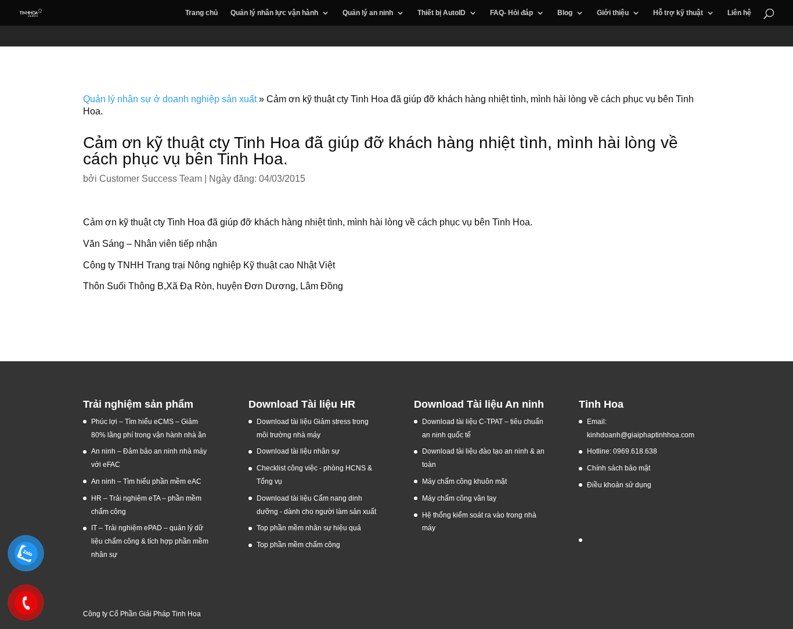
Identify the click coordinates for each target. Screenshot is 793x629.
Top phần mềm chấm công (298, 545)
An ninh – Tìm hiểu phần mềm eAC (147, 481)
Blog (564, 13)
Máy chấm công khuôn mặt (464, 481)
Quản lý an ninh (368, 13)
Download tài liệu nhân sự (298, 451)
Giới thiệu (613, 13)
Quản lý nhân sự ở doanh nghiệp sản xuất (170, 99)
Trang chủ (201, 13)
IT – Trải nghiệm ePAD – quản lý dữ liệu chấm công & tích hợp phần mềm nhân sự (149, 541)
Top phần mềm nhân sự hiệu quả (309, 528)
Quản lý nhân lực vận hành (274, 13)
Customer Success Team (150, 179)
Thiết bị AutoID (441, 13)
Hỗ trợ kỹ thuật (678, 13)
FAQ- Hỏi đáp (511, 13)
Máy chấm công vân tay (459, 498)
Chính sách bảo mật (618, 468)
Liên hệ (739, 13)
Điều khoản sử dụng (619, 485)
